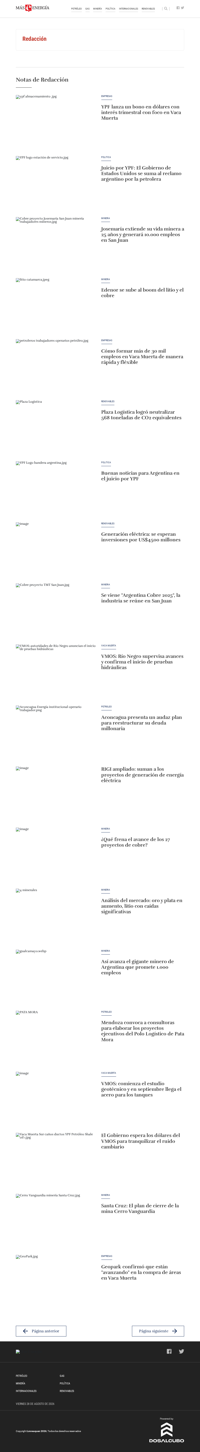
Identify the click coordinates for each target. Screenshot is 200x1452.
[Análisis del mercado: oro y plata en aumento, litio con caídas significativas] (56, 917)
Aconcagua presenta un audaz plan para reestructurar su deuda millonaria (141, 723)
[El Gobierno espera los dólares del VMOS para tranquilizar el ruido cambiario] (56, 1161)
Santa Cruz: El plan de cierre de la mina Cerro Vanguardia (140, 1208)
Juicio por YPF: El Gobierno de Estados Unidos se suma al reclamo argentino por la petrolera (141, 173)
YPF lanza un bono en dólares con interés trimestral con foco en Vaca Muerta (141, 112)
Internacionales (128, 8)
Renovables (148, 8)
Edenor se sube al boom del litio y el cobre (142, 293)
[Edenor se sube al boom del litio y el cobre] (56, 306)
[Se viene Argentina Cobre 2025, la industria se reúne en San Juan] (56, 611)
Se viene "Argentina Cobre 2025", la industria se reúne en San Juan (140, 598)
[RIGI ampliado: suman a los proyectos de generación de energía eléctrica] (56, 795)
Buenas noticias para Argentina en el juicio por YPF (140, 476)
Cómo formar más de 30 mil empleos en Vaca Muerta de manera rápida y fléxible (142, 357)
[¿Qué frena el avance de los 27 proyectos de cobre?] (56, 856)
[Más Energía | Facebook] (178, 8)
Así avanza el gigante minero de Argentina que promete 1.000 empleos (137, 967)
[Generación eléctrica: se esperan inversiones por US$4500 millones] (56, 550)
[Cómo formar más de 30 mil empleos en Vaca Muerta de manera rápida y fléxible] (56, 367)
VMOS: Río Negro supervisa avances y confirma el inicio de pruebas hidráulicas (142, 662)
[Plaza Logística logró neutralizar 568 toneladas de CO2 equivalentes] (56, 428)
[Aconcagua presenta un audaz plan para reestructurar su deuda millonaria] (56, 733)
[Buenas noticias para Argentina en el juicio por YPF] (56, 489)
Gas (87, 8)
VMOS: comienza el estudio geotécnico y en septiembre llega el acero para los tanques (141, 1089)
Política (110, 8)
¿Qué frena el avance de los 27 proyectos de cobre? (135, 842)
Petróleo (76, 8)
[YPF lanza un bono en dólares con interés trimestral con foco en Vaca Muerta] (56, 123)
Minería (97, 8)
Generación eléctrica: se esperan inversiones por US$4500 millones (140, 537)
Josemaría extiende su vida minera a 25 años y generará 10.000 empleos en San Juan (142, 234)
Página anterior (45, 1331)
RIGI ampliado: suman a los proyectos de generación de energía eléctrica (142, 775)
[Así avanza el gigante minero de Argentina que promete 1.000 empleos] (56, 978)
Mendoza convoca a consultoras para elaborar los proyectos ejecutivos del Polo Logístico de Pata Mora (142, 1031)
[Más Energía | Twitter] (182, 8)
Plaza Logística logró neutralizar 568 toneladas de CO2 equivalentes (141, 415)
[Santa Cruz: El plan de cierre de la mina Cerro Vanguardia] (56, 1222)
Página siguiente (153, 1331)
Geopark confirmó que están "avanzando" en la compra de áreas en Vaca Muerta (141, 1272)
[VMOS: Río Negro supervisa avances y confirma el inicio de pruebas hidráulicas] (56, 672)
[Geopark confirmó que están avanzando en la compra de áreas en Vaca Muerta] (56, 1283)
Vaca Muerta (108, 645)
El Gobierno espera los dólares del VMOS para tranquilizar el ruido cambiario (140, 1141)
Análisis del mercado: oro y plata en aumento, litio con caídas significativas (141, 906)
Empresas (106, 96)
